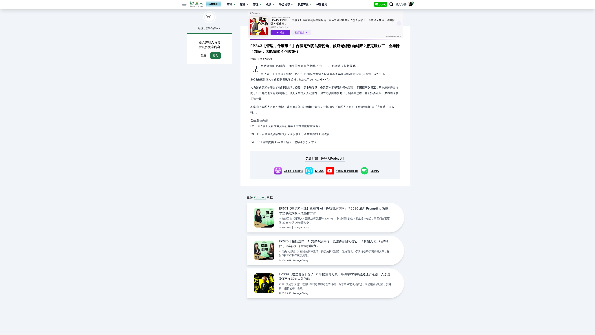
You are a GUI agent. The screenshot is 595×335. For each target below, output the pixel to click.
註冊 (404, 4)
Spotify (375, 170)
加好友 (382, 4)
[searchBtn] (391, 4)
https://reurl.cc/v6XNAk (314, 79)
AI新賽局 (321, 4)
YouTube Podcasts (347, 170)
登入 (398, 4)
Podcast (260, 197)
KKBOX (319, 170)
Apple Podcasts (293, 170)
